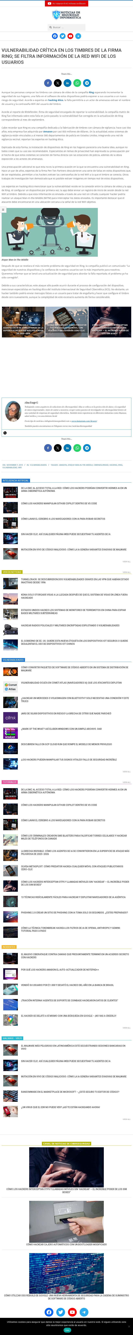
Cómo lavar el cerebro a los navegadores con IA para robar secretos (63, 519)
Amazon (48, 131)
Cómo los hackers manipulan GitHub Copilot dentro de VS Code (59, 503)
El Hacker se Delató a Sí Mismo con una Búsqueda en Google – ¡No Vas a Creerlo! (68, 1016)
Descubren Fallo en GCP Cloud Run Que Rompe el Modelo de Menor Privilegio (66, 744)
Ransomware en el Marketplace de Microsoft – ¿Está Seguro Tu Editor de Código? (70, 1092)
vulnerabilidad (9, 467)
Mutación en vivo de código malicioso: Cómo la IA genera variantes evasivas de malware (74, 549)
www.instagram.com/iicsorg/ (84, 421)
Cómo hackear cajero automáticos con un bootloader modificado (66, 1244)
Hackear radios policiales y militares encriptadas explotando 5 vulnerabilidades (70, 625)
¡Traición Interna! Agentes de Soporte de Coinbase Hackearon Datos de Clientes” (69, 1000)
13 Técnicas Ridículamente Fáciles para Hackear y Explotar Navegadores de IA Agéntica (73, 897)
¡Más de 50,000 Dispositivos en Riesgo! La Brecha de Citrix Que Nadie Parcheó (66, 713)
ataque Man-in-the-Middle (80, 465)
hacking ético (55, 100)
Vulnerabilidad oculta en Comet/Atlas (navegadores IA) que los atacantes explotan (71, 682)
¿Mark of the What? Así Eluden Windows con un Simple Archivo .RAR (61, 729)
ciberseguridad (101, 465)
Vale (67, 1330)
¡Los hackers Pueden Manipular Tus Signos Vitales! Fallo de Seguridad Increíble (69, 759)
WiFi (20, 467)
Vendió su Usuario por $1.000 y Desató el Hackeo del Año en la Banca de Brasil (67, 985)
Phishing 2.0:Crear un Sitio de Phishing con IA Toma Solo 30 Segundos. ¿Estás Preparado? (74, 912)
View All (127, 561)
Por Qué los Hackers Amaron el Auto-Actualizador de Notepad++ (60, 969)
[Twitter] (5, 433)
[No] (129, 1326)
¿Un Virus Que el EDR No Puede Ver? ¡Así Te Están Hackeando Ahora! (60, 1107)
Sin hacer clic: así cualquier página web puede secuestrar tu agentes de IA (65, 534)
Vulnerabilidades (38, 465)
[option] (23, 322)
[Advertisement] (66, 367)
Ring (91, 92)
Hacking (113, 465)
